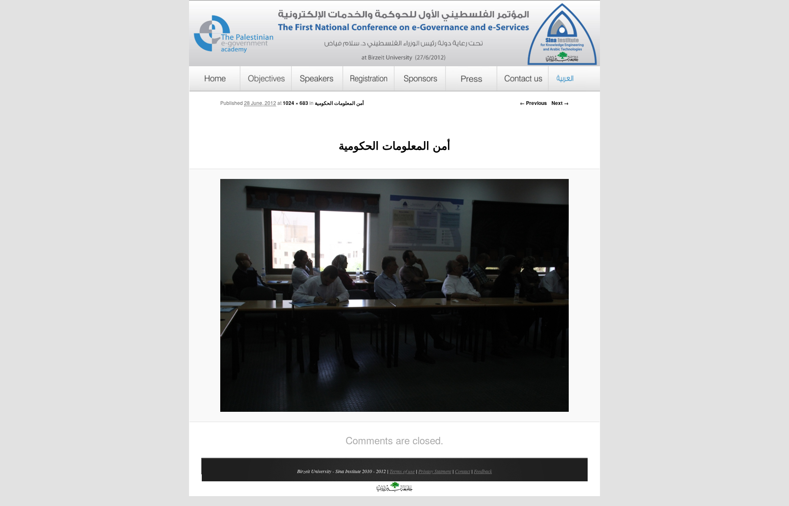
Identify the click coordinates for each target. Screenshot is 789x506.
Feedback (483, 471)
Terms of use (402, 471)
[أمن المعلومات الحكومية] (394, 295)
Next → (560, 103)
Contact (462, 471)
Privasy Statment (434, 471)
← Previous (533, 103)
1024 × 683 (295, 103)
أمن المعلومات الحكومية (339, 103)
